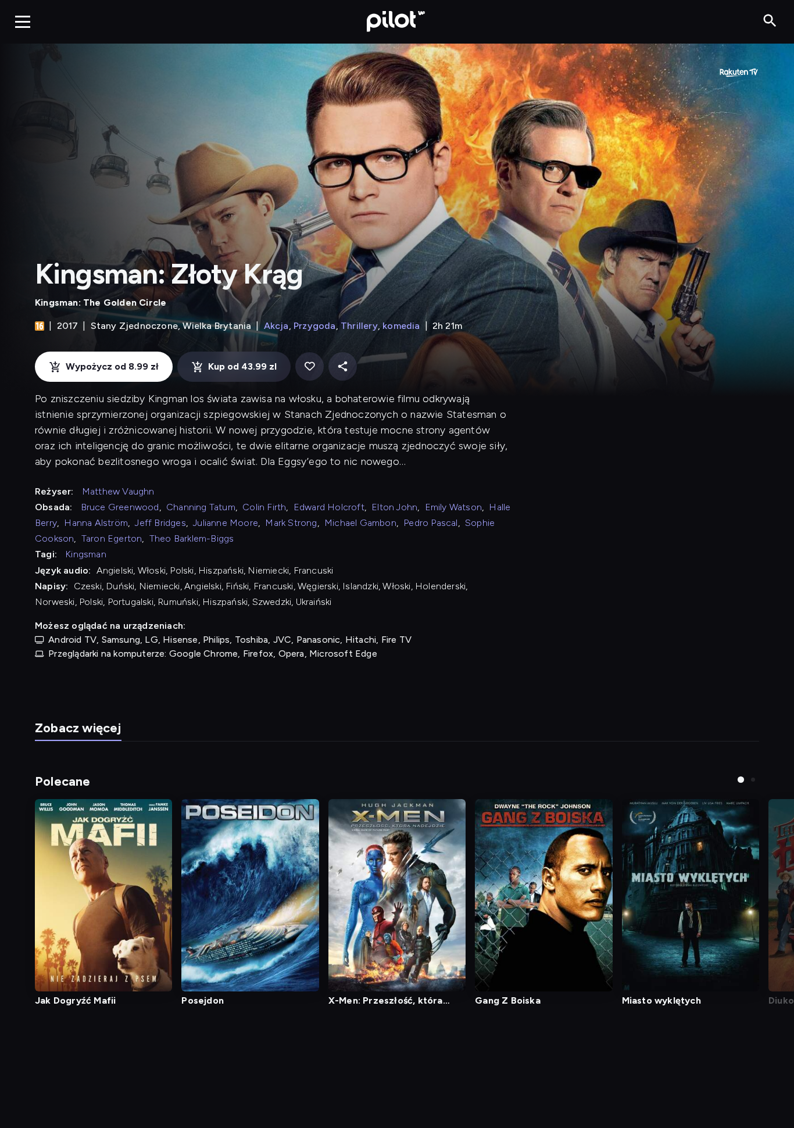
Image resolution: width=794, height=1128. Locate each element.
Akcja (276, 325)
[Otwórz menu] (23, 21)
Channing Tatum (200, 507)
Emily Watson (453, 507)
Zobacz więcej (78, 728)
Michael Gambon (360, 522)
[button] (741, 780)
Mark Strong (291, 522)
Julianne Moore (225, 522)
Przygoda (315, 325)
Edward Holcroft (329, 507)
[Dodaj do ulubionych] (309, 366)
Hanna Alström (96, 522)
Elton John (394, 507)
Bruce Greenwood (120, 507)
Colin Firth (264, 507)
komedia (401, 325)
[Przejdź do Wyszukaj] (770, 21)
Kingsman (85, 554)
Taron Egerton (111, 538)
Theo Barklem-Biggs (191, 538)
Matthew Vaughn (118, 491)
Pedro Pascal (430, 522)
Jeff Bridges (160, 522)
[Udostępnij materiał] (342, 366)
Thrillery (359, 325)
